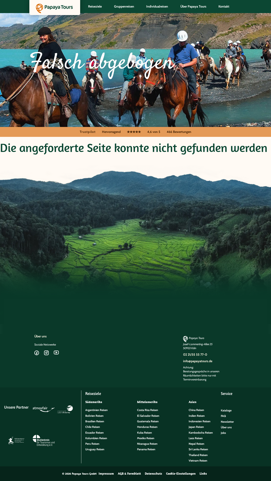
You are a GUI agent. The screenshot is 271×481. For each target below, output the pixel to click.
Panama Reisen (146, 449)
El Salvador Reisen (148, 416)
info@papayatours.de (197, 361)
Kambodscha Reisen (201, 432)
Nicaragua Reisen (147, 443)
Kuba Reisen (144, 432)
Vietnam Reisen (198, 460)
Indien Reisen (197, 416)
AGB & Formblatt (129, 473)
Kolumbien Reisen (96, 438)
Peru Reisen (92, 443)
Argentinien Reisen (96, 410)
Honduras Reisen (147, 427)
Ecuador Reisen (94, 432)
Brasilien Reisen (94, 421)
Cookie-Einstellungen (181, 473)
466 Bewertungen (179, 132)
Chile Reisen (92, 427)
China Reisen (196, 410)
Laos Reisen (196, 438)
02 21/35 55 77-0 (195, 354)
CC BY (27, 139)
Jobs (223, 433)
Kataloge (226, 410)
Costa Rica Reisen (147, 410)
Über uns (40, 336)
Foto (3, 139)
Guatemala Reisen (148, 421)
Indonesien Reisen (199, 421)
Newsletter (227, 421)
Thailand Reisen (198, 455)
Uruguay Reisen (94, 449)
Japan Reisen (196, 427)
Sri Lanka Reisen (198, 449)
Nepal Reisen (196, 443)
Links (203, 473)
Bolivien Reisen (94, 416)
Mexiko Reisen (145, 438)
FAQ (223, 416)
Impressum (106, 473)
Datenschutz (153, 473)
